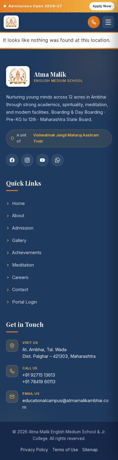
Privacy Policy (34, 449)
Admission (22, 227)
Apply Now (102, 6)
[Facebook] (12, 160)
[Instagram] (27, 160)
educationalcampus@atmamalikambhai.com (65, 404)
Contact (20, 289)
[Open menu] (108, 22)
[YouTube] (42, 160)
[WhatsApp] (57, 160)
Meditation (23, 264)
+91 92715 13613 (38, 375)
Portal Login (24, 301)
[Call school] (94, 22)
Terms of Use (65, 449)
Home (18, 203)
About (18, 215)
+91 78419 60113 (38, 381)
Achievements (26, 252)
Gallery (19, 240)
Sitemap (90, 449)
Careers (20, 277)
